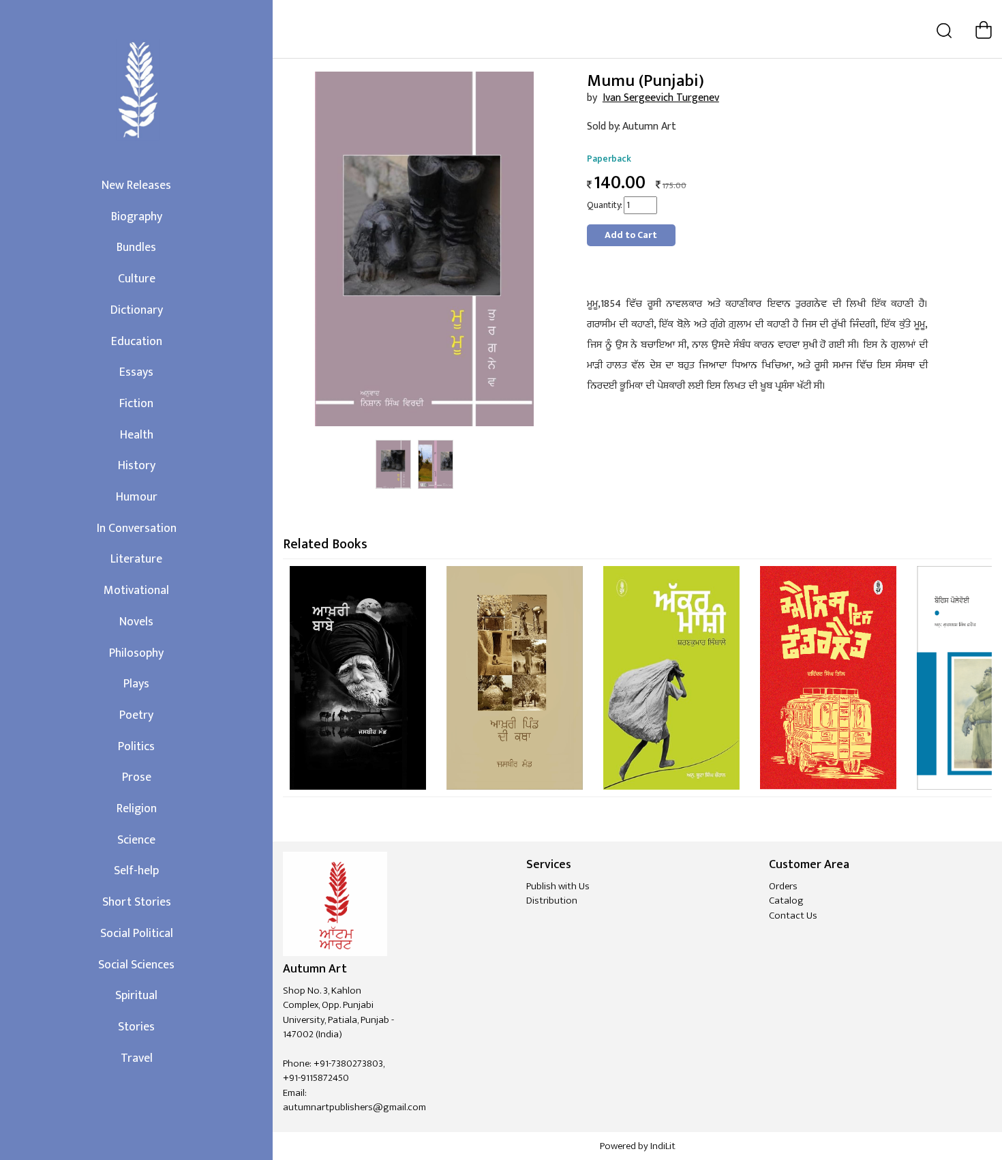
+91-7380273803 (348, 1063)
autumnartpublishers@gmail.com (354, 1107)
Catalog (786, 900)
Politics (136, 747)
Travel (137, 1058)
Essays (136, 372)
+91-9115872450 (316, 1077)
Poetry (136, 715)
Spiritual (136, 995)
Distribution (551, 900)
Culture (136, 279)
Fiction (136, 403)
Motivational (136, 590)
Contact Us (793, 915)
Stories (136, 1027)
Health (136, 435)
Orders (783, 886)
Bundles (136, 247)
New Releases (136, 185)
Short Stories (136, 902)
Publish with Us (558, 886)
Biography (136, 217)
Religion (137, 809)
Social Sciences (136, 965)
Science (136, 840)
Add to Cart (631, 235)
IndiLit (662, 1146)
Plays (136, 684)
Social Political (136, 933)
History (136, 466)
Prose (136, 777)
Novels (136, 622)
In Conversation (137, 528)
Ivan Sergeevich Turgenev (661, 98)
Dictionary (136, 310)
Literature (136, 559)
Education (136, 341)
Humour (136, 497)
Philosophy (136, 653)
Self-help (136, 871)
